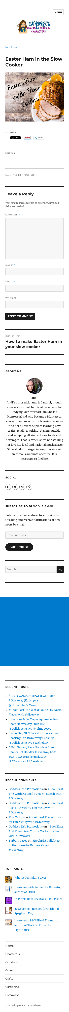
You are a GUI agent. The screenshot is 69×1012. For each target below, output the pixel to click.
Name (10, 265)
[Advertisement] (34, 631)
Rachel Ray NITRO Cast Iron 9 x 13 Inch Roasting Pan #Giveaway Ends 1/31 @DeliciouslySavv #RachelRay (34, 738)
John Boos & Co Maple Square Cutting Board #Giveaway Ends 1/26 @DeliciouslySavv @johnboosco (33, 724)
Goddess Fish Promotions (26, 789)
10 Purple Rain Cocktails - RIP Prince (38, 899)
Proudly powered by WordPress (25, 1005)
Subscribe (19, 547)
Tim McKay (16, 817)
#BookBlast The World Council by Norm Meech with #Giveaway (36, 793)
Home (9, 945)
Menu (58, 12)
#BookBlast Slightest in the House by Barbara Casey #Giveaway (34, 845)
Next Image (11, 47)
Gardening (12, 986)
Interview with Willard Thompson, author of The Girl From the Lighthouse (37, 925)
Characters (12, 954)
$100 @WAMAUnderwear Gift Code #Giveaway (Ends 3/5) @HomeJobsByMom (32, 700)
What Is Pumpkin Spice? (30, 877)
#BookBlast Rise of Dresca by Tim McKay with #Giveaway (36, 807)
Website (11, 298)
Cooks (9, 970)
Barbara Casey (18, 840)
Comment (13, 214)
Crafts (9, 978)
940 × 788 (29, 175)
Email (10, 281)
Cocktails (11, 962)
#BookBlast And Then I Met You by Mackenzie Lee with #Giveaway (36, 831)
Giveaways (12, 995)
